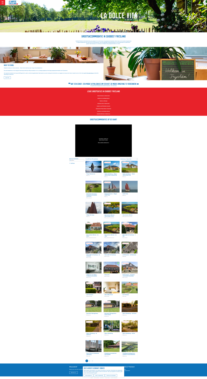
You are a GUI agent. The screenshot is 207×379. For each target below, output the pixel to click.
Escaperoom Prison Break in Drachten (103, 108)
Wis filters (73, 163)
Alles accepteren (88, 375)
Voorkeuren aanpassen (111, 375)
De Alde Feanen (90, 73)
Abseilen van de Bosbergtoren (103, 98)
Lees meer (7, 77)
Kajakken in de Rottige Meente (103, 111)
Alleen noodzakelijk (99, 375)
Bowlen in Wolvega (103, 100)
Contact (124, 369)
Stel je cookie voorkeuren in (103, 142)
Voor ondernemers (126, 370)
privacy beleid (107, 377)
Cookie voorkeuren (114, 377)
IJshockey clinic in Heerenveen (103, 103)
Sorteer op (123, 159)
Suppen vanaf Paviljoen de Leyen (103, 106)
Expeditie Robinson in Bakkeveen (103, 113)
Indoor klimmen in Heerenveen (103, 95)
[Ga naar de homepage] (13, 2)
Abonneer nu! (73, 372)
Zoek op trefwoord (73, 158)
